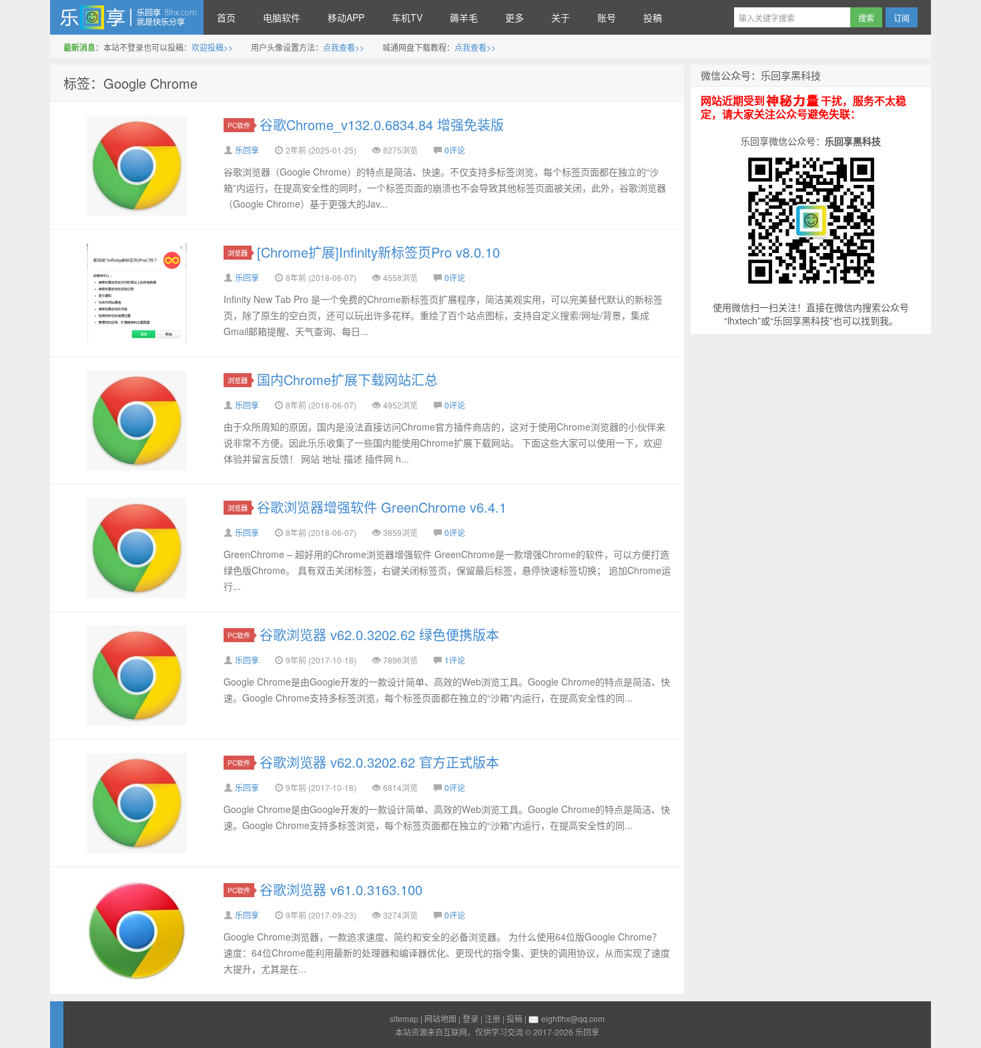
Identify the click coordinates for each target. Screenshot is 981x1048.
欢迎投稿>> (212, 47)
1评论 (454, 660)
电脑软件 (281, 17)
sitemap (404, 1018)
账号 (606, 17)
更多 (514, 17)
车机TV (407, 17)
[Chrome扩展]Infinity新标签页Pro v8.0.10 (378, 252)
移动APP (346, 17)
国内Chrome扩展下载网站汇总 (347, 379)
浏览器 (238, 253)
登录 (470, 1018)
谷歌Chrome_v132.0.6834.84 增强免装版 (382, 124)
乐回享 (127, 17)
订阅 (902, 17)
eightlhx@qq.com (573, 1018)
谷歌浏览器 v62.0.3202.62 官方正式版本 (379, 762)
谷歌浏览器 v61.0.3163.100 (341, 889)
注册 (492, 1018)
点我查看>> (343, 47)
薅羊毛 (464, 17)
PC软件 (239, 125)
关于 (560, 17)
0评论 (454, 150)
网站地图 (440, 1018)
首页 (226, 17)
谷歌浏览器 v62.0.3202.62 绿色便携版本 (379, 634)
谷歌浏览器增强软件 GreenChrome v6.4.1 (382, 507)
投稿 (652, 17)
